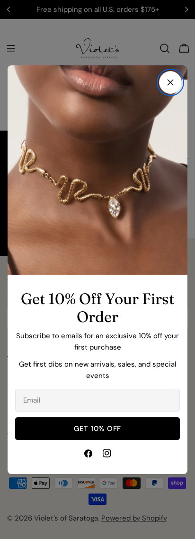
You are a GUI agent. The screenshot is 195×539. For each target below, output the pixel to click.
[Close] (170, 82)
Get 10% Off (97, 428)
